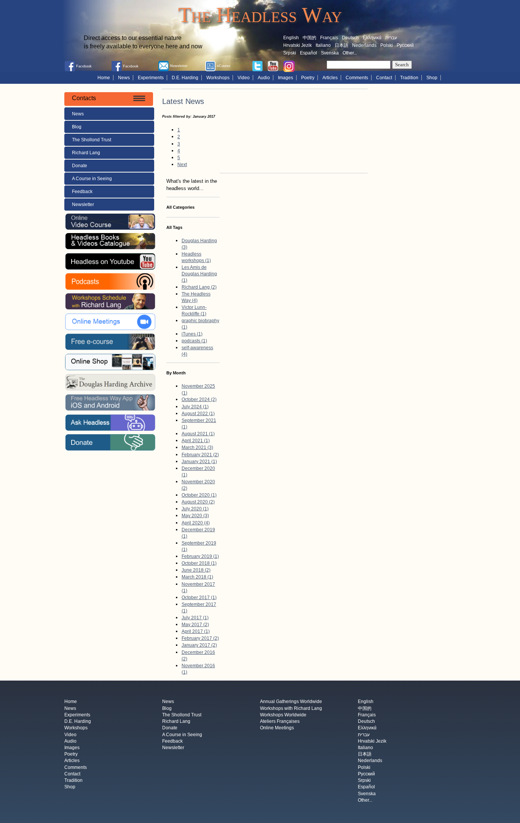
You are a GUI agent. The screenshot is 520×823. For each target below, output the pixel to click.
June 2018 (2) (196, 570)
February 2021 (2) (200, 454)
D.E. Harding (185, 77)
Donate (79, 165)
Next (182, 164)
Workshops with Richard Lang (291, 708)
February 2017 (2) (200, 638)
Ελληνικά (372, 37)
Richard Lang (86, 152)
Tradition (409, 77)
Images (285, 77)
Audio (264, 77)
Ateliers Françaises (280, 721)
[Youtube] (273, 65)
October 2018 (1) (199, 563)
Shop (431, 77)
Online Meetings (277, 728)
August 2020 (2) (198, 502)
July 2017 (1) (195, 617)
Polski (386, 45)
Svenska (330, 53)
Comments (357, 77)
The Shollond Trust (91, 139)
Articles (330, 77)
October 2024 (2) (199, 399)
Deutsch (350, 37)
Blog (76, 126)
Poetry (307, 77)
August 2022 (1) (198, 413)
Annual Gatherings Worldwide (291, 702)
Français (329, 37)
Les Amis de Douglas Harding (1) (199, 274)
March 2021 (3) (197, 447)
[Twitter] (257, 65)
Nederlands (364, 45)
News (124, 77)
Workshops (218, 77)
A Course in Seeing (92, 178)
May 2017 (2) (195, 624)
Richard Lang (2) (199, 287)
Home (103, 77)
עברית (391, 37)
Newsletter (83, 204)
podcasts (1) (194, 341)
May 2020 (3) (195, 515)
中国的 (309, 37)
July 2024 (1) (195, 406)
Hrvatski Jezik (297, 45)
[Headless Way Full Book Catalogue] (110, 241)
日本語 (341, 45)
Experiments (151, 77)
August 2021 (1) (198, 433)
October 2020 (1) (199, 495)
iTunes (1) (192, 334)
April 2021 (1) (196, 440)
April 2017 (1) (196, 631)
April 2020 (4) (196, 523)
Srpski (289, 53)
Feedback (82, 191)
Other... (350, 53)
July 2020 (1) (195, 508)
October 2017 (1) (199, 597)
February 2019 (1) (200, 556)
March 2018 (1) (197, 577)
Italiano (323, 45)
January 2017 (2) (199, 645)
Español (308, 53)
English (291, 37)
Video (244, 77)
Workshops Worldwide (283, 715)
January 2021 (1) (199, 461)
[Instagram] (289, 66)
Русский (405, 45)
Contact (384, 77)
